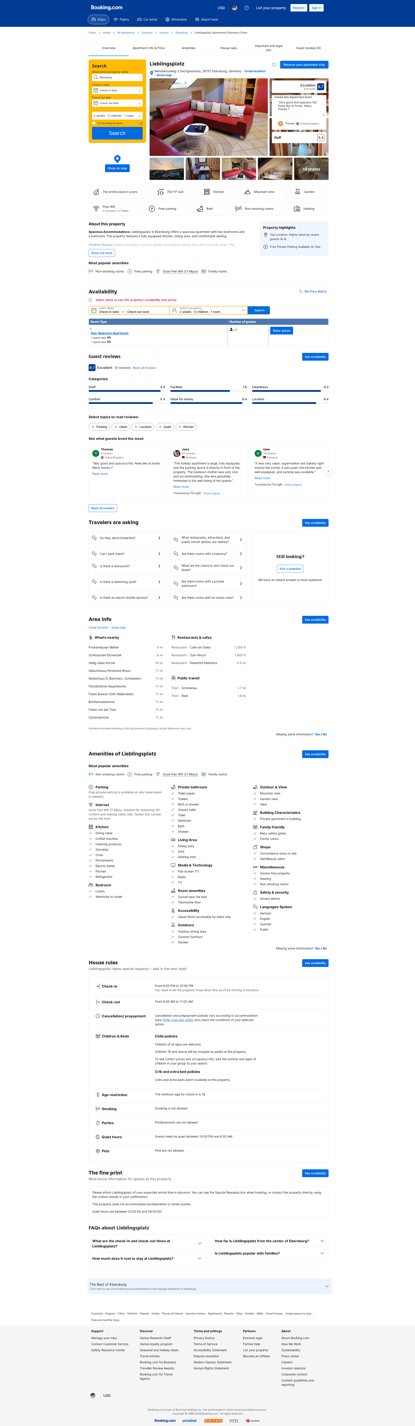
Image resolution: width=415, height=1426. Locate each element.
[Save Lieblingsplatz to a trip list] (274, 64)
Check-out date (101, 97)
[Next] (323, 115)
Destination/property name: (110, 72)
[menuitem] (98, 19)
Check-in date (100, 84)
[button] (117, 116)
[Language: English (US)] (234, 8)
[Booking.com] (106, 7)
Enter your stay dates (178, 1020)
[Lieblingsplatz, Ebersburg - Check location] (152, 72)
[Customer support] (246, 8)
